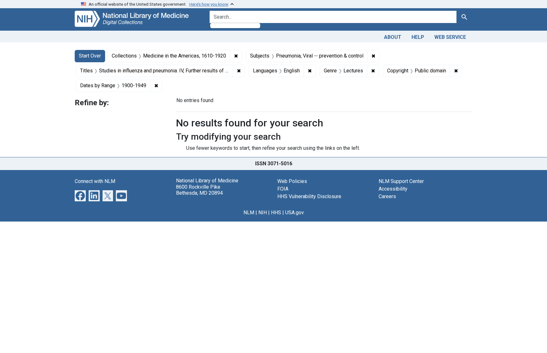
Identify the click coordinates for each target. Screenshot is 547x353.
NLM (248, 213)
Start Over (90, 56)
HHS (276, 213)
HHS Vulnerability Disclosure (309, 196)
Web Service (450, 37)
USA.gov (294, 213)
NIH (262, 213)
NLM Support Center (401, 181)
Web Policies (292, 181)
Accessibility (393, 189)
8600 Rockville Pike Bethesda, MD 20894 (199, 190)
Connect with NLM (95, 181)
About (392, 37)
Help (418, 37)
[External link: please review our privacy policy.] (80, 195)
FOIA (282, 189)
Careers (387, 196)
